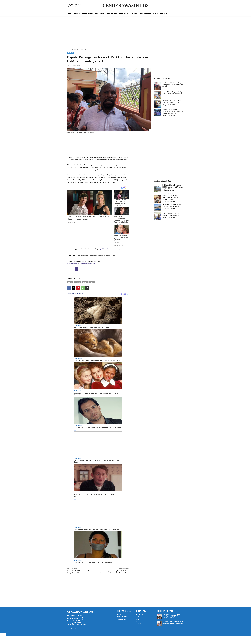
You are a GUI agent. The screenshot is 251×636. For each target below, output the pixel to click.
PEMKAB (91, 282)
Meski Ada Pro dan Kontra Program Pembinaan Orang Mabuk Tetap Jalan (170, 197)
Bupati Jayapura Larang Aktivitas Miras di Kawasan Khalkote (172, 214)
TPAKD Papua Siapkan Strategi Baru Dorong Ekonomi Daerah (173, 622)
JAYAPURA (78, 282)
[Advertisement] (125, 30)
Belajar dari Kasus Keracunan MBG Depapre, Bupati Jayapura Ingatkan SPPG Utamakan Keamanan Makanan (172, 188)
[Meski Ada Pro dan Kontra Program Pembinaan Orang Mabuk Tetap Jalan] (157, 199)
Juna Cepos (76, 279)
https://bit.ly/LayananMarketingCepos (111, 249)
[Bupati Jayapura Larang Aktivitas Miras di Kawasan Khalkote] (157, 216)
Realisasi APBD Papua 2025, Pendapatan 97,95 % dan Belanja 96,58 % (172, 84)
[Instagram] (71, 628)
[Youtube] (78, 628)
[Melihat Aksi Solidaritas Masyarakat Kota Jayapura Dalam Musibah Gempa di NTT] (157, 113)
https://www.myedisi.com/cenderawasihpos (81, 264)
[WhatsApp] (83, 288)
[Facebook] (69, 288)
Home (68, 50)
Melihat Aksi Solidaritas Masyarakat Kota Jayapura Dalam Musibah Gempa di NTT (172, 111)
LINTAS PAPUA (76, 50)
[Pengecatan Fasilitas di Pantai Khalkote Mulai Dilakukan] (157, 207)
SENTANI (83, 50)
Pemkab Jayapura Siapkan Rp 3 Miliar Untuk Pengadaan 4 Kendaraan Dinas (114, 572)
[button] (181, 5)
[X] (73, 288)
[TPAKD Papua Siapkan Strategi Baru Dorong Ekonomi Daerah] (157, 95)
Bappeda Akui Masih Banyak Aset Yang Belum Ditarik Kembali (80, 572)
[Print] (87, 288)
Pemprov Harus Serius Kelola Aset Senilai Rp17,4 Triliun (171, 101)
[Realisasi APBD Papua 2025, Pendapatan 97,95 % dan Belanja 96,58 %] (157, 86)
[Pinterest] (78, 288)
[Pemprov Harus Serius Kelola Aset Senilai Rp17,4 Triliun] (157, 104)
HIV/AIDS (85, 282)
